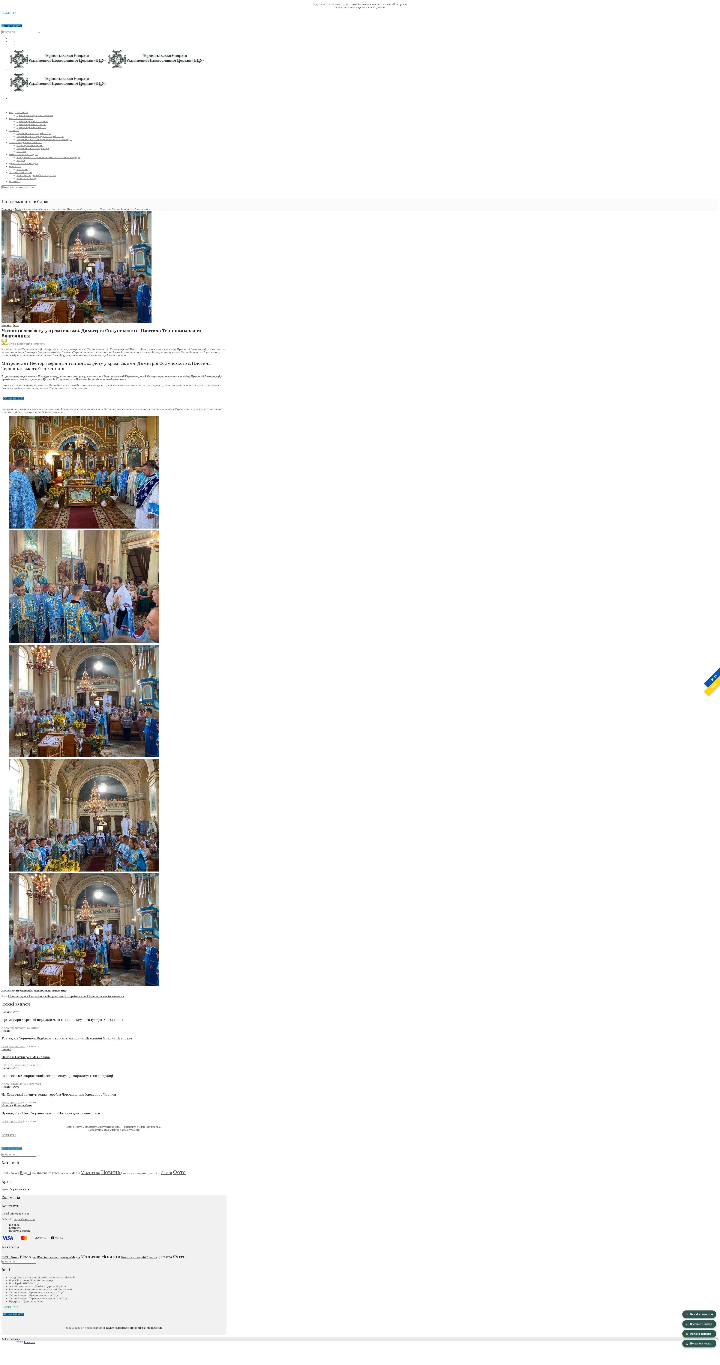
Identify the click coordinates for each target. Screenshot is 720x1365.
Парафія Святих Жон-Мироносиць (31, 1280)
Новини (14, 181)
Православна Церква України (34, 115)
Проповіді (153, 1173)
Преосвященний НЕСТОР (32, 121)
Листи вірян (65, 1173)
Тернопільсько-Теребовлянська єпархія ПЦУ (38, 1298)
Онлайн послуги (20, 172)
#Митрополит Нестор (59, 996)
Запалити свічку (26, 178)
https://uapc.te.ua (24, 1219)
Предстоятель (18, 112)
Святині (21, 151)
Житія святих (48, 1173)
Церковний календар (23, 163)
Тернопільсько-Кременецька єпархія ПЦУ (36, 1292)
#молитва (80, 996)
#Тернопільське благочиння (105, 996)
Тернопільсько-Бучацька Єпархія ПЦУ (40, 136)
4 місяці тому (18, 1083)
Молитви (22, 169)
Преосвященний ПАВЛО (31, 124)
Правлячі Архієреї (21, 118)
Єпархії (14, 130)
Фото (18, 209)
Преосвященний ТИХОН (31, 127)
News (10, 343)
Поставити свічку (698, 1323)
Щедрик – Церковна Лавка (26, 1301)
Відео (25, 1172)
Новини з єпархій (133, 1173)
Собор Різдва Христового (25, 142)
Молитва (15, 166)
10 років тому (18, 1064)
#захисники (37, 996)
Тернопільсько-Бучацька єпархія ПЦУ (33, 1295)
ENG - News (10, 1173)
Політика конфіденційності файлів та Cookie (134, 1327)
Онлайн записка (698, 1333)
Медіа (75, 1173)
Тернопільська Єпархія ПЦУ (33, 133)
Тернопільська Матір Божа (32, 148)
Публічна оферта (20, 1230)
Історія (20, 160)
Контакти (15, 1227)
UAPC (5, 1064)
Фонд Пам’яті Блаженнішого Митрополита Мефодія (48, 157)
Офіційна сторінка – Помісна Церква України (37, 1286)
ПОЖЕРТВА (9, 12)
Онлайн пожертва (699, 1314)
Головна (7, 209)
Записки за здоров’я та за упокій (36, 175)
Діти (34, 1173)
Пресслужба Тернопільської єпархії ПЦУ (41, 990)
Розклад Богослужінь (29, 145)
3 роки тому (23, 343)
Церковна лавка (698, 1343)
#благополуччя (18, 996)
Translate (29, 1342)
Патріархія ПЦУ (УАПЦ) (24, 1283)
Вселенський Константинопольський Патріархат (40, 1289)
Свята (166, 1172)
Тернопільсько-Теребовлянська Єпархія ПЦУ (44, 139)
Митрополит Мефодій (23, 154)
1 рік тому (15, 1102)
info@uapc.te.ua (19, 1213)
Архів (5, 1189)
